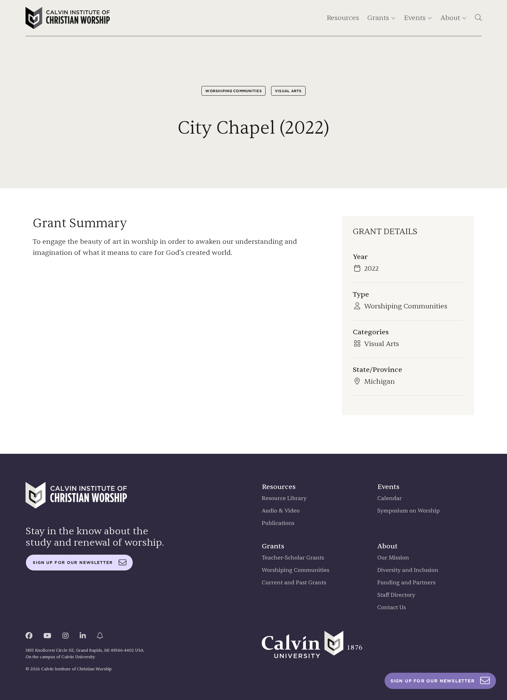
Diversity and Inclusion (407, 570)
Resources (343, 17)
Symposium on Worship (408, 511)
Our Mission (393, 558)
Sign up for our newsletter (73, 562)
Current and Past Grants (294, 582)
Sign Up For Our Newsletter (432, 680)
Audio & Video (281, 511)
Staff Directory (396, 595)
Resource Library (284, 498)
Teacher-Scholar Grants (293, 558)
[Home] (68, 18)
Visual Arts (288, 91)
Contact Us (391, 607)
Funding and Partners (406, 582)
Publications (278, 523)
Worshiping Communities (233, 91)
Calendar (389, 498)
